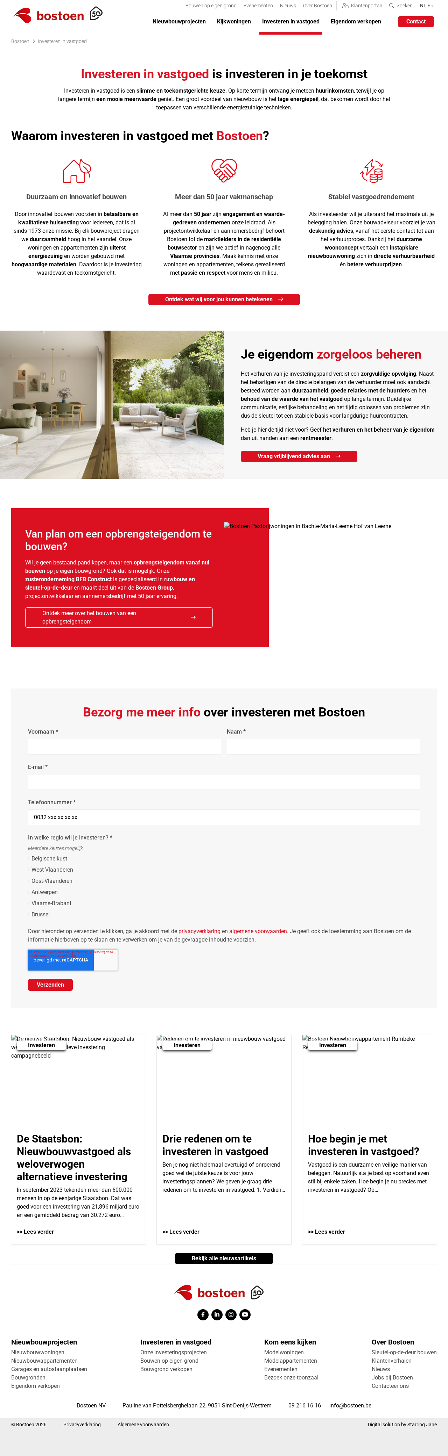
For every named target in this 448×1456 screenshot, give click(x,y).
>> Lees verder (35, 1231)
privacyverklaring (199, 931)
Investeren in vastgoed (291, 21)
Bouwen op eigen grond (211, 5)
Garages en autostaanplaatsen (49, 1369)
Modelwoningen (284, 1352)
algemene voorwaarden (258, 931)
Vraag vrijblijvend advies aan (294, 456)
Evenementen (258, 5)
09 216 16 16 (304, 1405)
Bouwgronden (28, 1377)
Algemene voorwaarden (143, 1424)
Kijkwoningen (234, 21)
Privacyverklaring (82, 1424)
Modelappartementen (290, 1360)
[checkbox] (224, 887)
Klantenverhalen (392, 1360)
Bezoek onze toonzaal (291, 1377)
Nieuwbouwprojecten (179, 21)
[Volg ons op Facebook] (203, 1314)
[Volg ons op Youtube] (245, 1314)
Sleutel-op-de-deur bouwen (404, 1352)
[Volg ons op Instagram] (231, 1314)
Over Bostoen (317, 5)
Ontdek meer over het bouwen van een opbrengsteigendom (89, 617)
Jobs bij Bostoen (392, 1377)
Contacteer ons (390, 1386)
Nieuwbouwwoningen (37, 1352)
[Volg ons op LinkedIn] (217, 1314)
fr (430, 5)
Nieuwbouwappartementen (44, 1360)
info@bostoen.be (350, 1405)
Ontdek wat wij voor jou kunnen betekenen (219, 299)
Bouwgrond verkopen (166, 1369)
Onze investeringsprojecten (173, 1352)
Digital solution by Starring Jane (402, 1424)
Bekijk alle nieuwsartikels (224, 1258)
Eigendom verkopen (356, 21)
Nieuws (288, 5)
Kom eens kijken (290, 1342)
